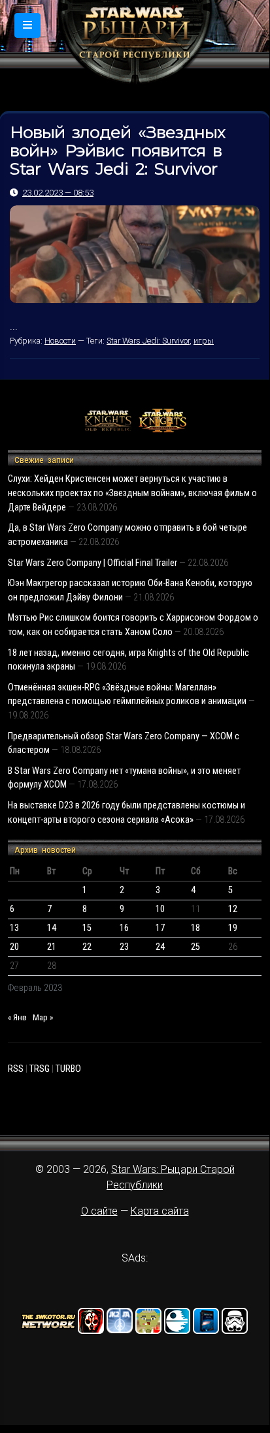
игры (204, 341)
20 (14, 947)
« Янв (17, 1017)
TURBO (68, 1068)
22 (87, 947)
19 (232, 928)
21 (51, 947)
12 (232, 909)
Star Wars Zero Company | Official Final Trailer (92, 563)
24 (160, 947)
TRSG (39, 1068)
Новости (60, 341)
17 (160, 928)
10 (160, 909)
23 (124, 947)
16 (124, 928)
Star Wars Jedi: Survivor (148, 341)
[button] (27, 25)
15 (87, 928)
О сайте (99, 1211)
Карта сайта (160, 1211)
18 (195, 928)
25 (195, 947)
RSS (16, 1068)
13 (14, 928)
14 (51, 928)
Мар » (43, 1017)
